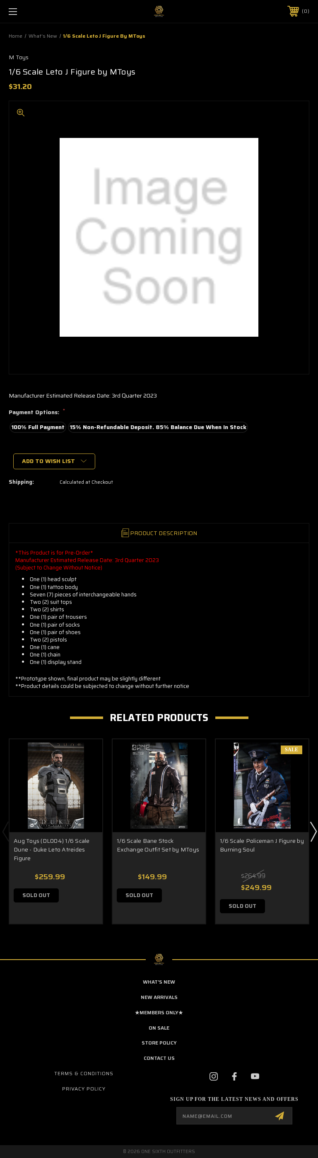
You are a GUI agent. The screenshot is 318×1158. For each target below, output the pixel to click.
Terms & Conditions (83, 1073)
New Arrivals (159, 997)
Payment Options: (37, 412)
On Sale (159, 1028)
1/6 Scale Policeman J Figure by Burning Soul (262, 845)
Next (313, 831)
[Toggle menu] (39, 11)
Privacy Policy (84, 1089)
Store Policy (159, 1043)
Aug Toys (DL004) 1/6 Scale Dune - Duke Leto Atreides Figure (52, 849)
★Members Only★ (159, 1012)
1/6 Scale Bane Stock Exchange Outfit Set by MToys (158, 845)
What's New (159, 982)
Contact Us (159, 1058)
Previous (5, 831)
